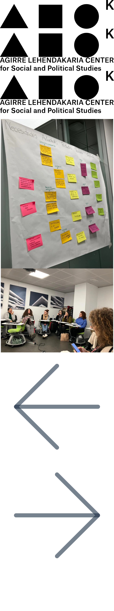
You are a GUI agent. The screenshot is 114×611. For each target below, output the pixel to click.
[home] (57, 28)
